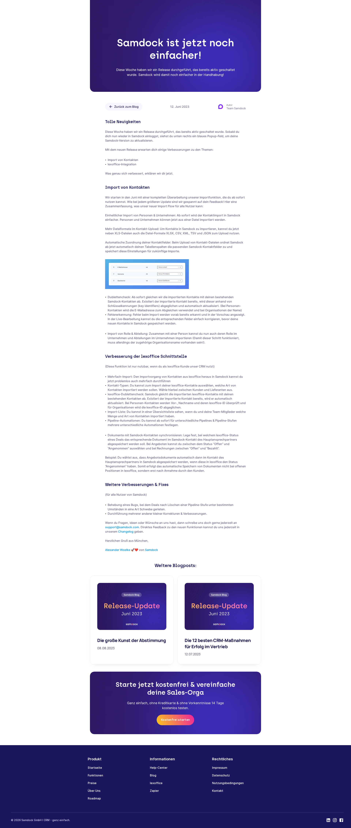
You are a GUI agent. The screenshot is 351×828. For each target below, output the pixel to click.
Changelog (125, 531)
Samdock (151, 550)
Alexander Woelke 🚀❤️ (121, 550)
